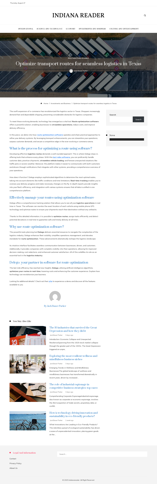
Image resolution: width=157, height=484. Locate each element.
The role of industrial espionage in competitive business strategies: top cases (73, 386)
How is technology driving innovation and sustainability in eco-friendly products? (73, 414)
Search (113, 115)
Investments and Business (78, 58)
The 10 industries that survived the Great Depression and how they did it (73, 329)
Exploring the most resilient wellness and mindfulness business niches (73, 357)
